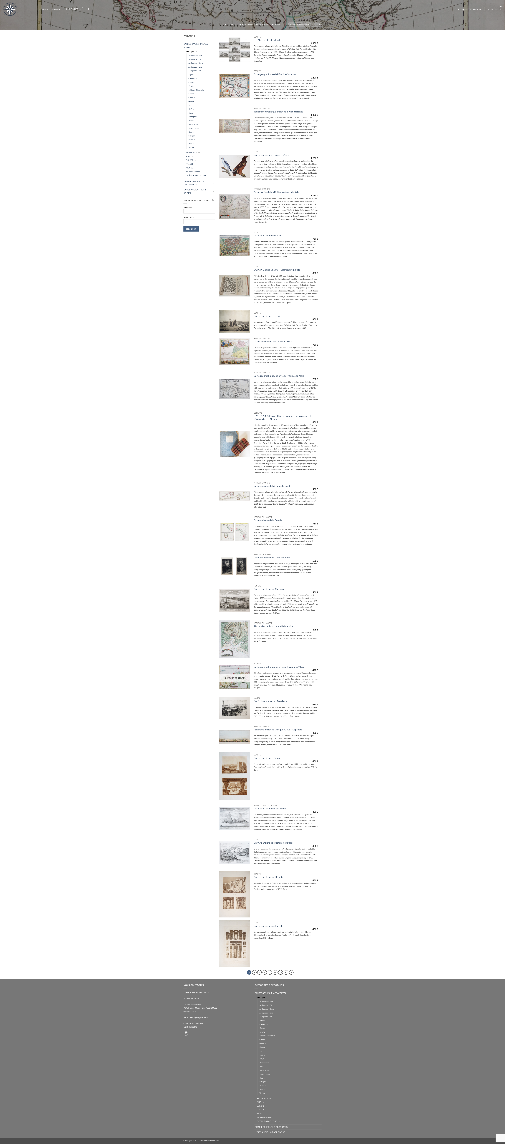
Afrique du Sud (194, 71)
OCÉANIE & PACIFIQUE (196, 175)
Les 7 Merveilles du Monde (267, 40)
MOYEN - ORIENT (193, 171)
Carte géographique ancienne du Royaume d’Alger (279, 667)
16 (286, 972)
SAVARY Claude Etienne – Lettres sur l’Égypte (277, 269)
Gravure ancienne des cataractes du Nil (273, 842)
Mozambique (193, 128)
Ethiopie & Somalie (196, 90)
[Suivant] (291, 972)
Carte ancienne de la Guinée (268, 520)
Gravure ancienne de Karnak (268, 926)
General (191, 97)
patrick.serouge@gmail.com (195, 1017)
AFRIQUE (190, 51)
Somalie (191, 139)
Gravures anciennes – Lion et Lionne (272, 557)
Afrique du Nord (195, 67)
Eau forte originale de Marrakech (270, 701)
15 (280, 972)
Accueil (229, 24)
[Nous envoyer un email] (186, 1033)
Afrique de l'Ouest (195, 63)
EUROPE (189, 160)
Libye (190, 113)
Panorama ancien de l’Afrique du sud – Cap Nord (278, 729)
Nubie (190, 132)
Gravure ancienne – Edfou (267, 758)
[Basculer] (213, 45)
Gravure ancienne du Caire (267, 235)
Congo (191, 82)
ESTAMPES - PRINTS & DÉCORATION (193, 183)
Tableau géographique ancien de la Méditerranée (278, 111)
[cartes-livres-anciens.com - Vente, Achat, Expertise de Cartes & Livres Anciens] (18, 9)
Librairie (56, 9)
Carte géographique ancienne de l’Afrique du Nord (279, 375)
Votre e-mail (188, 218)
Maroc (191, 120)
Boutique (43, 9)
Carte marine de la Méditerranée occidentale (276, 192)
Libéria (191, 109)
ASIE (188, 156)
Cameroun (192, 78)
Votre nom (187, 207)
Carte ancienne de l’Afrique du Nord (272, 486)
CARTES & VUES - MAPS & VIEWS (252, 24)
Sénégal (191, 136)
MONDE (189, 168)
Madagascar (193, 117)
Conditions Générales (193, 1023)
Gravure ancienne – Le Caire (268, 316)
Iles (189, 105)
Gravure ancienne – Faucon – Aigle (271, 155)
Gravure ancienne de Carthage (269, 589)
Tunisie (191, 147)
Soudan (191, 143)
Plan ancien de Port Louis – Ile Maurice (273, 626)
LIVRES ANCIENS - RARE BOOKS (194, 191)
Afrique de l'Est (194, 59)
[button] (74, 9)
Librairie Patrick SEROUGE (196, 992)
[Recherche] (88, 9)
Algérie (191, 74)
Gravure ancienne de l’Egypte (268, 877)
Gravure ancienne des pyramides (270, 808)
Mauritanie (193, 124)
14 (275, 972)
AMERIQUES (191, 152)
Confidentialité (190, 1026)
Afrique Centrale (195, 55)
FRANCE (189, 164)
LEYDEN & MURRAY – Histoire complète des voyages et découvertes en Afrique (282, 417)
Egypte (191, 86)
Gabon (191, 94)
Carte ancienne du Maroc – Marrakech (273, 341)
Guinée (191, 101)
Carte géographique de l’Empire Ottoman (275, 74)
